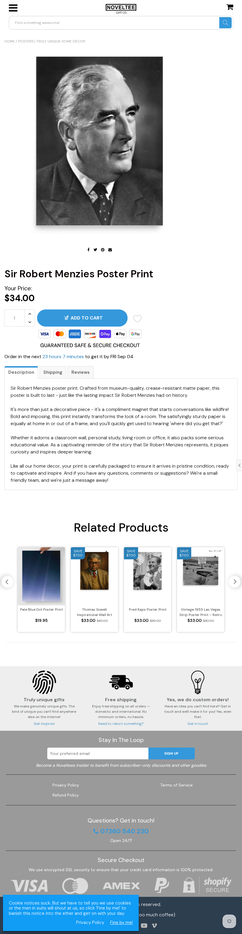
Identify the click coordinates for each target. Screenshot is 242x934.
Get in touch (197, 723)
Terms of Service (176, 785)
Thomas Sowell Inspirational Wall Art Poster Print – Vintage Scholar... (94, 612)
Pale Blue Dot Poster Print (41, 609)
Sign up (171, 753)
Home (9, 41)
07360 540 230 (124, 831)
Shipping (52, 372)
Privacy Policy (66, 785)
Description (21, 372)
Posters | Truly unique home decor (51, 41)
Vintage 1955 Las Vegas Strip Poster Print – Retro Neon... (200, 612)
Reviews (80, 372)
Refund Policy (66, 795)
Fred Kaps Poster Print (147, 609)
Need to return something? (120, 723)
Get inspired (44, 723)
